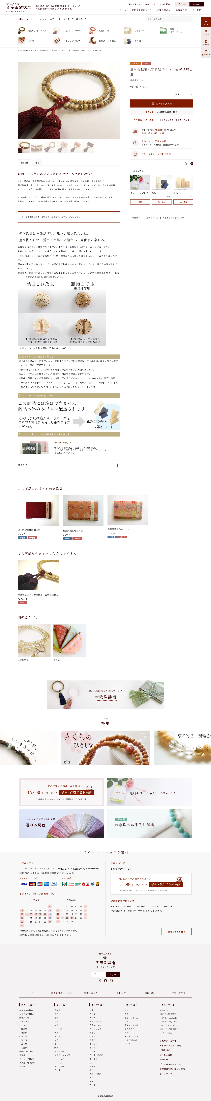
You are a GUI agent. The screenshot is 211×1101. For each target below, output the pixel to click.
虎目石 (92, 1032)
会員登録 (206, 44)
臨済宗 (54, 50)
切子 (127, 1021)
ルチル (92, 1017)
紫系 (56, 1047)
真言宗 (24, 1044)
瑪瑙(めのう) (95, 1021)
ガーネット (94, 1047)
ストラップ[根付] (27, 1059)
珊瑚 (91, 1081)
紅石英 (92, 1036)
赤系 (56, 1040)
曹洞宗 (24, 1032)
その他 (137, 40)
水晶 (52, 19)
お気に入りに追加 (146, 119)
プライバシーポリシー (170, 1064)
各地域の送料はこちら (121, 868)
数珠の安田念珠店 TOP (27, 50)
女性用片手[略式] (27, 1014)
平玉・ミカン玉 (131, 1017)
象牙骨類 (93, 1059)
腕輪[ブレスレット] (28, 1051)
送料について (152, 217)
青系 (56, 1032)
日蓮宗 (24, 1047)
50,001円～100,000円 (169, 1029)
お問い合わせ (135, 4)
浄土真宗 (25, 1040)
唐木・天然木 (95, 1074)
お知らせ (164, 1059)
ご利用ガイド (149, 4)
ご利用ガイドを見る (175, 931)
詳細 (140, 202)
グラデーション (131, 1032)
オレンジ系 (59, 1066)
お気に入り (206, 55)
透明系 (57, 1010)
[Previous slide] (14, 511)
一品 (59, 19)
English (196, 4)
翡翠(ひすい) (95, 1025)
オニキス (93, 1044)
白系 (56, 1021)
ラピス (92, 1051)
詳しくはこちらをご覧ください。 (59, 935)
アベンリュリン (96, 1029)
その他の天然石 (96, 1055)
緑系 (56, 1025)
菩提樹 (92, 1066)
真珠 (91, 1077)
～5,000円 (164, 1010)
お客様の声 (181, 10)
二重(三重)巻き (131, 1040)
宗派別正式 (139, 30)
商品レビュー (25, 464)
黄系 (56, 1044)
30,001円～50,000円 (168, 1025)
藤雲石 (92, 1040)
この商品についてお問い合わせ (175, 119)
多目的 (127, 1044)
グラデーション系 (62, 1055)
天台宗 (24, 1025)
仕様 (37, 162)
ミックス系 (59, 1051)
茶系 (56, 1014)
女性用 (63, 50)
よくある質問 (164, 4)
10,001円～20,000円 (168, 1017)
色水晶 (92, 1014)
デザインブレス (131, 1036)
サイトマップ (166, 1073)
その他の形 (129, 1029)
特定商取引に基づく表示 (173, 217)
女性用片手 (68, 19)
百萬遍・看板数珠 (107, 40)
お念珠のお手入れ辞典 (170, 1045)
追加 (163, 202)
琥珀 (91, 1062)
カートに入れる (164, 103)
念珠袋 (31, 40)
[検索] (149, 19)
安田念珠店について (142, 10)
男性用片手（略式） (37, 30)
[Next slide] (197, 511)
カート (205, 24)
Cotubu (44, 19)
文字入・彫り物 (131, 1025)
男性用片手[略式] (27, 1010)
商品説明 (25, 162)
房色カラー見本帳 (168, 1040)
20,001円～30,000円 (168, 1021)
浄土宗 (24, 1036)
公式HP (182, 4)
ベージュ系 (59, 1059)
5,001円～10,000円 (168, 1014)
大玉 (127, 1014)
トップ (123, 10)
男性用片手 (81, 19)
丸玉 (127, 1010)
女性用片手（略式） (73, 30)
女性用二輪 (104, 30)
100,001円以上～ (167, 1032)
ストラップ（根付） (73, 40)
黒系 (56, 1017)
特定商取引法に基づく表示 (172, 1069)
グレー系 (58, 1062)
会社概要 (196, 10)
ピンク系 (58, 1029)
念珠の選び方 (163, 10)
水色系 (57, 1036)
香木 (91, 1070)
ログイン (206, 34)
